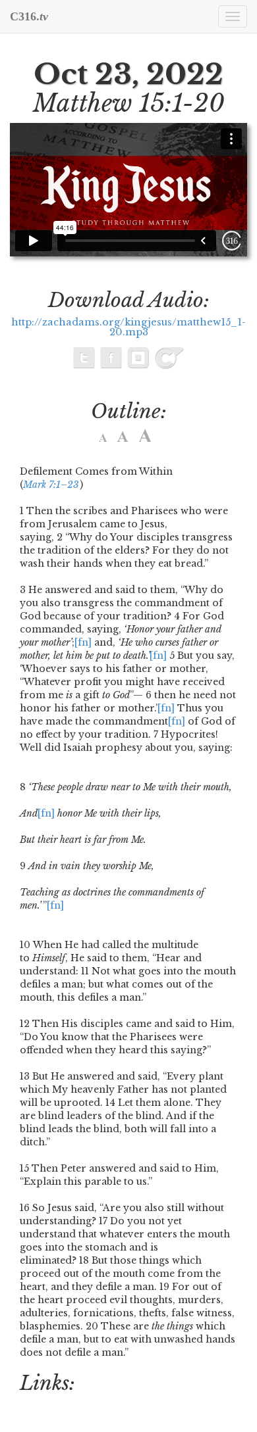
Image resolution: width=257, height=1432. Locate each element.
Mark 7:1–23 (51, 484)
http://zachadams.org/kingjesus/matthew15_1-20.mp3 (128, 327)
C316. (29, 16)
